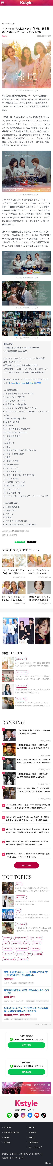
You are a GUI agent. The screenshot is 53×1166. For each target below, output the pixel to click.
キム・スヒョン (36, 938)
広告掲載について (16, 1154)
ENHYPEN (7, 938)
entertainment (11, 1132)
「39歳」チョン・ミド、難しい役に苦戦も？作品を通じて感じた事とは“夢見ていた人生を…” (39, 598)
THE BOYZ (36, 943)
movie (31, 1127)
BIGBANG (20, 954)
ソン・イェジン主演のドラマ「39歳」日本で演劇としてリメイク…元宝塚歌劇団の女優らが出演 (13, 572)
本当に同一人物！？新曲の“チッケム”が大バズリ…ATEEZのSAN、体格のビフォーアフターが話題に (34, 790)
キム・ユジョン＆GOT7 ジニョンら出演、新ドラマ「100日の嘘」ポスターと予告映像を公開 (34, 761)
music (6, 1137)
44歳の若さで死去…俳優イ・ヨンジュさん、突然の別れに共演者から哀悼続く (32, 775)
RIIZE (27, 943)
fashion (32, 1132)
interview (33, 1142)
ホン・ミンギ (8, 954)
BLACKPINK (16, 943)
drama (7, 1142)
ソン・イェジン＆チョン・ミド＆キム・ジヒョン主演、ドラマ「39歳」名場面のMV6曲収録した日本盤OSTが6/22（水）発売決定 (38, 572)
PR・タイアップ (35, 1147)
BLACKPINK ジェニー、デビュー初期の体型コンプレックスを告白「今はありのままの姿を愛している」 (27, 843)
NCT (29, 954)
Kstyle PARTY (23, 959)
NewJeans (35, 948)
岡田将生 (39, 954)
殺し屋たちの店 (9, 959)
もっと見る (26, 865)
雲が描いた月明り (21, 938)
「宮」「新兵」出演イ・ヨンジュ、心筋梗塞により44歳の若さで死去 (33, 732)
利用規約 (38, 1154)
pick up (7, 1127)
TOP (4, 23)
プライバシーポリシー (17, 1158)
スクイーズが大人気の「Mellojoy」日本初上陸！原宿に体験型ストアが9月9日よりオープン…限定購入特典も (27, 818)
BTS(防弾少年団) (21, 948)
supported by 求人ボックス (43, 1024)
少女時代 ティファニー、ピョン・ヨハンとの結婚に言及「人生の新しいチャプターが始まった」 (28, 855)
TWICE (6, 943)
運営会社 (5, 1154)
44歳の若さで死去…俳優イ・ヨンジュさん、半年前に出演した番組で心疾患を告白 (33, 746)
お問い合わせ (28, 1154)
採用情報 (5, 1158)
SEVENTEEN (8, 948)
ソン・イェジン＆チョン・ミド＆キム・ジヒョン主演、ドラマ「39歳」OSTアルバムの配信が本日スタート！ (13, 598)
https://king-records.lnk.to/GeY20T (25, 382)
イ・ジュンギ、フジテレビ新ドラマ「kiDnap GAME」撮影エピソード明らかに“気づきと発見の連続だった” (28, 806)
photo (32, 1137)
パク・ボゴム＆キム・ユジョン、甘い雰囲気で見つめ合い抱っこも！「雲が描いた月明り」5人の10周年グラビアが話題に (27, 831)
